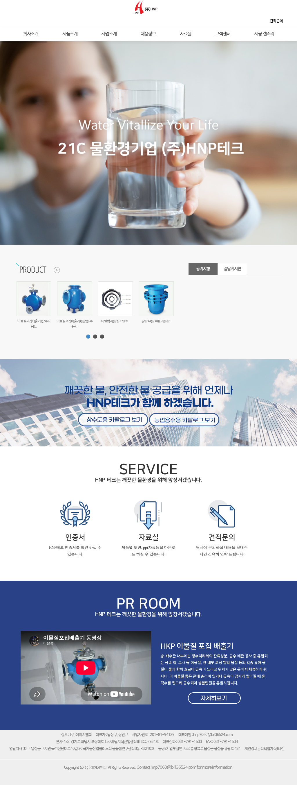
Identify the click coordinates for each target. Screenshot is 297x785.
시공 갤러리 (264, 34)
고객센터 (222, 34)
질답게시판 (232, 269)
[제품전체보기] (53, 269)
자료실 (185, 34)
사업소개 (109, 34)
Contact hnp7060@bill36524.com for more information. (185, 767)
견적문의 (222, 537)
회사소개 (30, 34)
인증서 (75, 537)
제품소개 (69, 34)
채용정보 (148, 34)
